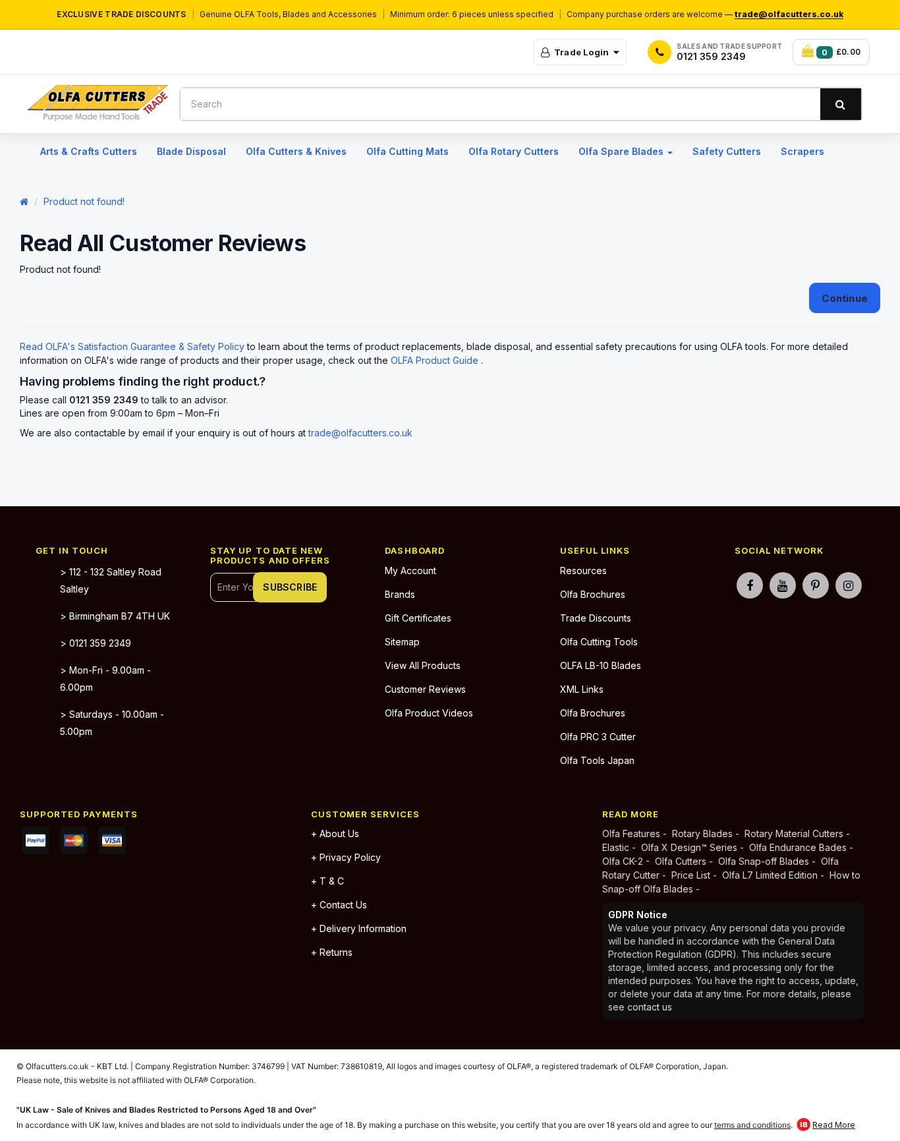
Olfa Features (632, 833)
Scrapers (802, 151)
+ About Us (335, 833)
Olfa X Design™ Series (690, 847)
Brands (400, 594)
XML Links (582, 689)
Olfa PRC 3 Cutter (598, 736)
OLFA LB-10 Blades (600, 665)
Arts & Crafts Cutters (88, 151)
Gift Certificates (418, 618)
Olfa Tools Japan (597, 760)
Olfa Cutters (680, 861)
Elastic (615, 847)
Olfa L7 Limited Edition (770, 875)
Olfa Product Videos (429, 712)
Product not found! (84, 201)
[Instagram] (848, 583)
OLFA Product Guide (436, 360)
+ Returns (331, 952)
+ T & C (327, 881)
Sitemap (402, 641)
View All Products (423, 665)
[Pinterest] (815, 583)
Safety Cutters (726, 151)
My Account (410, 570)
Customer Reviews (425, 689)
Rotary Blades (702, 833)
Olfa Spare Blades (622, 151)
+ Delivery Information (359, 928)
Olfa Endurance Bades (798, 847)
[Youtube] (783, 583)
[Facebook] (750, 583)
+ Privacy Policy (346, 857)
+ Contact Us (339, 904)
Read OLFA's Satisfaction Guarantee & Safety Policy (133, 346)
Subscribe (290, 587)
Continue (845, 298)
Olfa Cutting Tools (599, 641)
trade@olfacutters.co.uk (789, 14)
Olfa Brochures (592, 594)
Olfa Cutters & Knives (296, 151)
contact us (649, 1006)
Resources (583, 570)
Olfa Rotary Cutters (513, 151)
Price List (690, 875)
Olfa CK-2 (624, 861)
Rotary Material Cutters (794, 833)
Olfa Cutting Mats (407, 151)
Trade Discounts (595, 618)
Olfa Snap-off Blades (763, 861)
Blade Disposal (191, 151)
